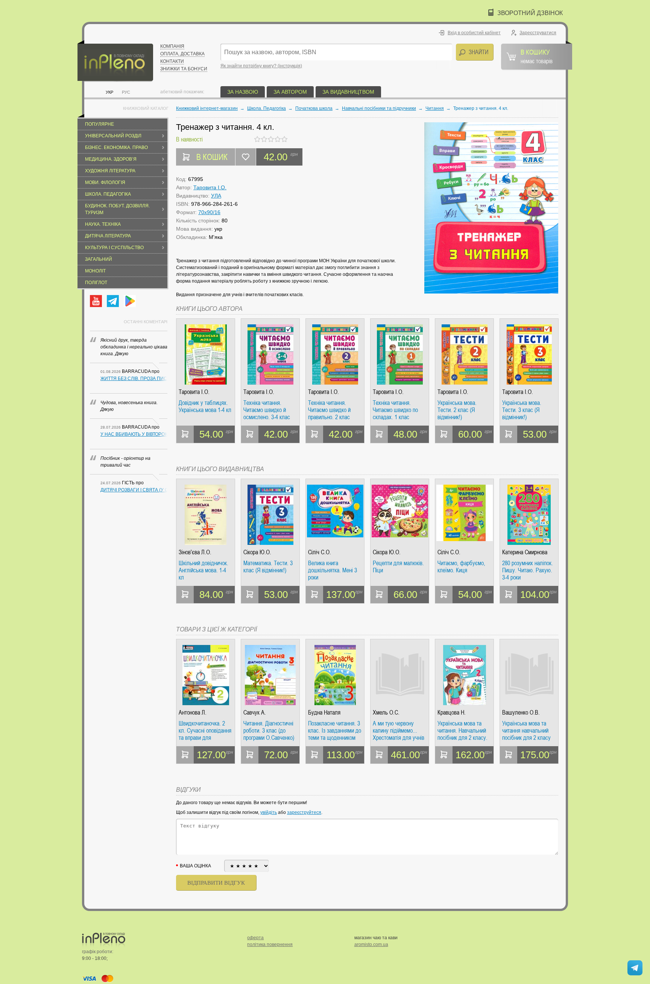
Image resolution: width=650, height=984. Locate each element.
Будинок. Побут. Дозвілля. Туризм (117, 209)
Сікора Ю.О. (257, 552)
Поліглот (96, 282)
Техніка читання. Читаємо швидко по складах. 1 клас (395, 410)
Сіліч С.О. (319, 552)
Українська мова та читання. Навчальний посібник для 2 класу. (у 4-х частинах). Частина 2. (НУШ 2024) (463, 730)
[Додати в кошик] (185, 434)
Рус (126, 92)
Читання (434, 108)
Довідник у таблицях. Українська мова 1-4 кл (205, 406)
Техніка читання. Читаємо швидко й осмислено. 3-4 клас (266, 410)
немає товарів (537, 56)
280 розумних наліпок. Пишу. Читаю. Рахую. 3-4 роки (527, 570)
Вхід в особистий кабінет (474, 32)
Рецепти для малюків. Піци (398, 567)
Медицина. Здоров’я (111, 159)
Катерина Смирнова (524, 552)
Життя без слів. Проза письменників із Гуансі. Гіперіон (133, 378)
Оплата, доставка (182, 53)
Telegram (113, 301)
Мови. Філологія (105, 182)
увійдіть (268, 812)
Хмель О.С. (386, 712)
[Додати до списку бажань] (245, 157)
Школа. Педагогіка (108, 194)
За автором (290, 92)
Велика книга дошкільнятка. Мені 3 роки (332, 570)
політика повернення (270, 944)
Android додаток (130, 301)
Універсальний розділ (113, 135)
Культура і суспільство (114, 247)
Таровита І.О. (209, 187)
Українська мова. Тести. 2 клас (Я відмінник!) (457, 410)
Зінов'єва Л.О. (195, 552)
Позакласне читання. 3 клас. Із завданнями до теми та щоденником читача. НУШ (334, 730)
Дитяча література (108, 236)
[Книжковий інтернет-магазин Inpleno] (115, 61)
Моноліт (95, 271)
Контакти (172, 61)
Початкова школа (314, 108)
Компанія (172, 46)
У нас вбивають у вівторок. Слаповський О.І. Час (133, 434)
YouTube (96, 301)
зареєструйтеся (304, 812)
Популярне (99, 124)
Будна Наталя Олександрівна (325, 712)
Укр (109, 92)
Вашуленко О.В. (521, 712)
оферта (255, 937)
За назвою (242, 92)
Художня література (110, 170)
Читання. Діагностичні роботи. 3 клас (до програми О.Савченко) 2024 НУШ (268, 730)
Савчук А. (254, 712)
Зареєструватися (537, 32)
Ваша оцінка (195, 865)
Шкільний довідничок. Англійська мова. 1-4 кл (203, 570)
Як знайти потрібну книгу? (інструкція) (261, 65)
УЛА (216, 196)
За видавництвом (348, 92)
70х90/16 (209, 212)
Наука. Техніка (103, 224)
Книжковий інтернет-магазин (207, 108)
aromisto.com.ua (371, 944)
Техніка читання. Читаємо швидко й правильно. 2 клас (329, 410)
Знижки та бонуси (183, 68)
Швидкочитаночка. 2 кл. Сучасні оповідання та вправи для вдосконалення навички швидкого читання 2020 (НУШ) (205, 730)
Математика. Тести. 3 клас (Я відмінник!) (268, 567)
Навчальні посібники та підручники (379, 108)
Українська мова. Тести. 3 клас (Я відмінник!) (521, 410)
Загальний (98, 259)
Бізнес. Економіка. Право (116, 147)
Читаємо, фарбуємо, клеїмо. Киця (461, 567)
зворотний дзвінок (530, 13)
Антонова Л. (193, 712)
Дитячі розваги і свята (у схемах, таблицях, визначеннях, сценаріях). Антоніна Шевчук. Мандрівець (133, 490)
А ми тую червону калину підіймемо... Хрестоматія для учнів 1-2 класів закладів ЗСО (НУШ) (398, 730)
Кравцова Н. (451, 712)
